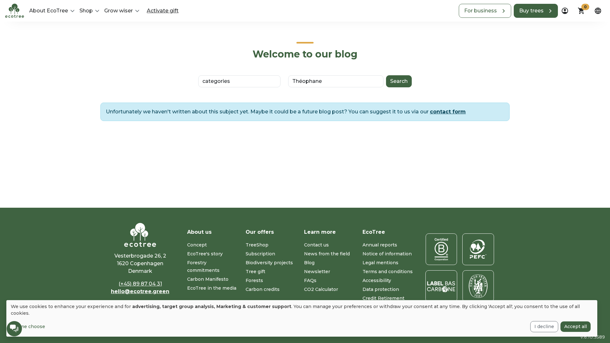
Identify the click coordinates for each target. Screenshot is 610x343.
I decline (544, 326)
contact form (448, 112)
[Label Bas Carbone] (441, 286)
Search (399, 81)
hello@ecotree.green (140, 291)
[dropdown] (565, 11)
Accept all (575, 326)
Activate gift (163, 11)
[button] (485, 11)
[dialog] (301, 318)
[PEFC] (478, 249)
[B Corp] (441, 249)
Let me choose (28, 326)
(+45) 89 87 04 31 (140, 284)
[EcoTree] (14, 10)
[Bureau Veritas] (478, 286)
